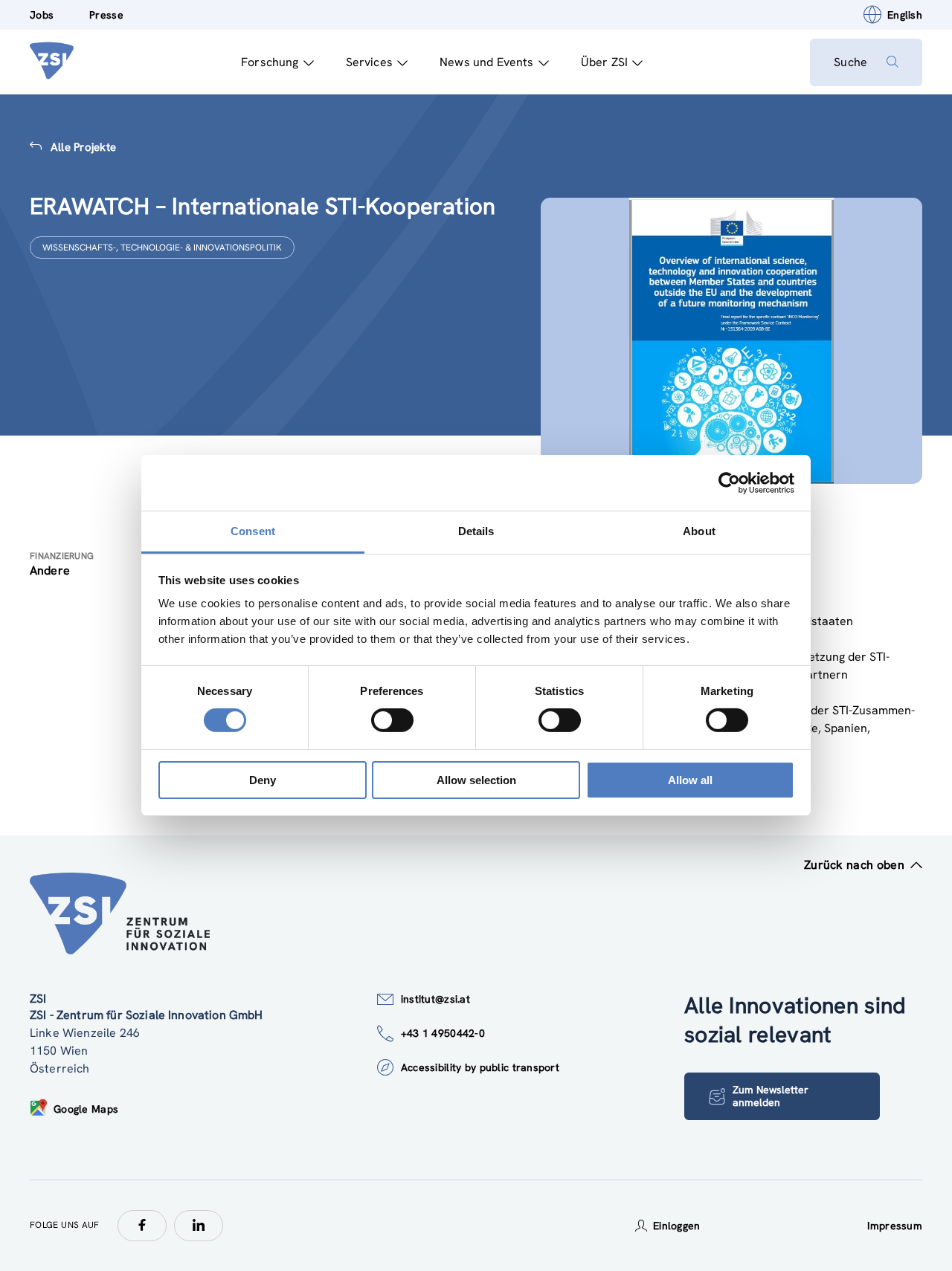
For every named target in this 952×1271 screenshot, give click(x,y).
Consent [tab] (253, 531)
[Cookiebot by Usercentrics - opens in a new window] (729, 482)
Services (369, 62)
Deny (262, 780)
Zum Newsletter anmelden (770, 1096)
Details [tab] (476, 531)
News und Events (486, 62)
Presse (106, 15)
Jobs (42, 15)
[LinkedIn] (198, 1225)
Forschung (269, 62)
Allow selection (476, 780)
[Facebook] (142, 1225)
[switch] (392, 720)
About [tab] (699, 531)
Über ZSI (604, 62)
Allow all (690, 780)
